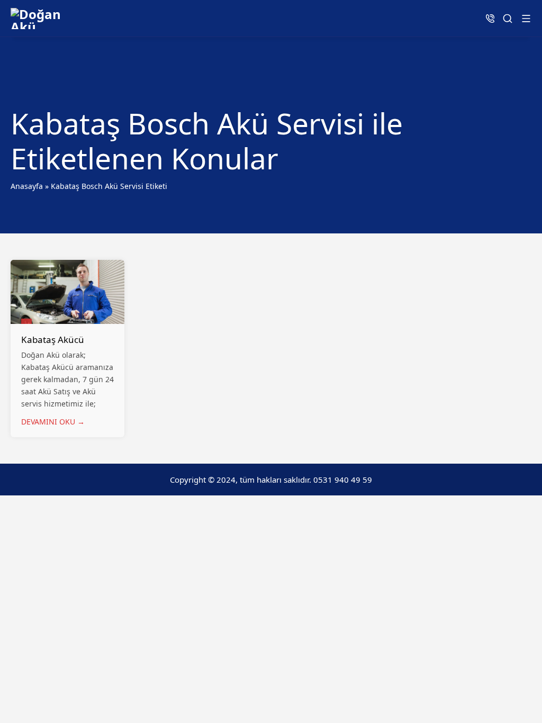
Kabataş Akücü (52, 339)
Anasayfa (27, 186)
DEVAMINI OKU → (53, 422)
